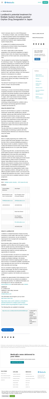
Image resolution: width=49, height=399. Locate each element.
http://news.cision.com (7, 298)
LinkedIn (26, 284)
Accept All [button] (12, 396)
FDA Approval (38, 81)
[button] (2, 2)
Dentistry (37, 78)
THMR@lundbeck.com (7, 200)
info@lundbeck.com (6, 294)
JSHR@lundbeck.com (20, 200)
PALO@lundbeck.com (20, 222)
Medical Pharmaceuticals (38, 37)
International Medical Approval (40, 91)
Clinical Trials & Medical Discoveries (40, 75)
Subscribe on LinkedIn (7, 329)
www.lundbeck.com (6, 284)
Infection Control (39, 87)
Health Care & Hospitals (38, 84)
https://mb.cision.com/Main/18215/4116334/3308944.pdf (14, 310)
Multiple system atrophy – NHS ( (13, 182)
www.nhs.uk (24, 182)
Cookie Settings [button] (5, 396)
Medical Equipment (39, 94)
